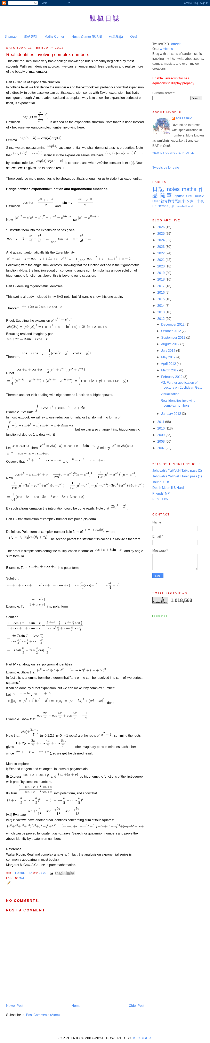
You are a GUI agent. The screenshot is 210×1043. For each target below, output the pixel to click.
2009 (161, 435)
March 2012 (170, 370)
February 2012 (172, 377)
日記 (158, 189)
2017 (161, 286)
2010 (161, 428)
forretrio (175, 44)
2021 (161, 260)
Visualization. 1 (172, 394)
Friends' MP (161, 493)
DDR (156, 201)
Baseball (181, 206)
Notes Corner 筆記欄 (87, 36)
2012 (161, 318)
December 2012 (173, 324)
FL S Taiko (160, 499)
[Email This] (57, 873)
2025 (161, 233)
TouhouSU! (160, 482)
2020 (161, 266)
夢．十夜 (197, 201)
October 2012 (171, 331)
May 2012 (168, 357)
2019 (161, 273)
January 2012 (171, 413)
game (180, 196)
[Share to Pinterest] (72, 873)
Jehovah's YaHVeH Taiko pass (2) (177, 470)
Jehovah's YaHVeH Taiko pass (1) (177, 476)
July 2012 (168, 350)
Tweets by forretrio (165, 167)
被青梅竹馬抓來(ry (175, 201)
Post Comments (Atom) (43, 1015)
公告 (172, 206)
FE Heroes (160, 206)
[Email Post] (51, 873)
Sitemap (11, 36)
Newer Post (14, 1005)
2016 (161, 292)
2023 (161, 246)
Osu (190, 196)
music (199, 196)
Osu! (133, 36)
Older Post (136, 1005)
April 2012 (169, 363)
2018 (161, 279)
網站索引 (30, 36)
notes (173, 189)
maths (24, 878)
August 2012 (170, 344)
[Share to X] (65, 873)
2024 (161, 240)
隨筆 (166, 195)
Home (76, 1005)
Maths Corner (54, 36)
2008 (161, 441)
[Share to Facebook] (68, 873)
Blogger (142, 1038)
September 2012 (173, 337)
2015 (161, 299)
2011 (161, 422)
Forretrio (24, 873)
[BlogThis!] (61, 873)
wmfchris (166, 49)
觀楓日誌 (105, 18)
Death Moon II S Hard (168, 487)
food (190, 206)
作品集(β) (116, 36)
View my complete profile (173, 152)
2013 (161, 312)
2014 (161, 305)
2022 (161, 253)
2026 (161, 227)
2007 (161, 448)
